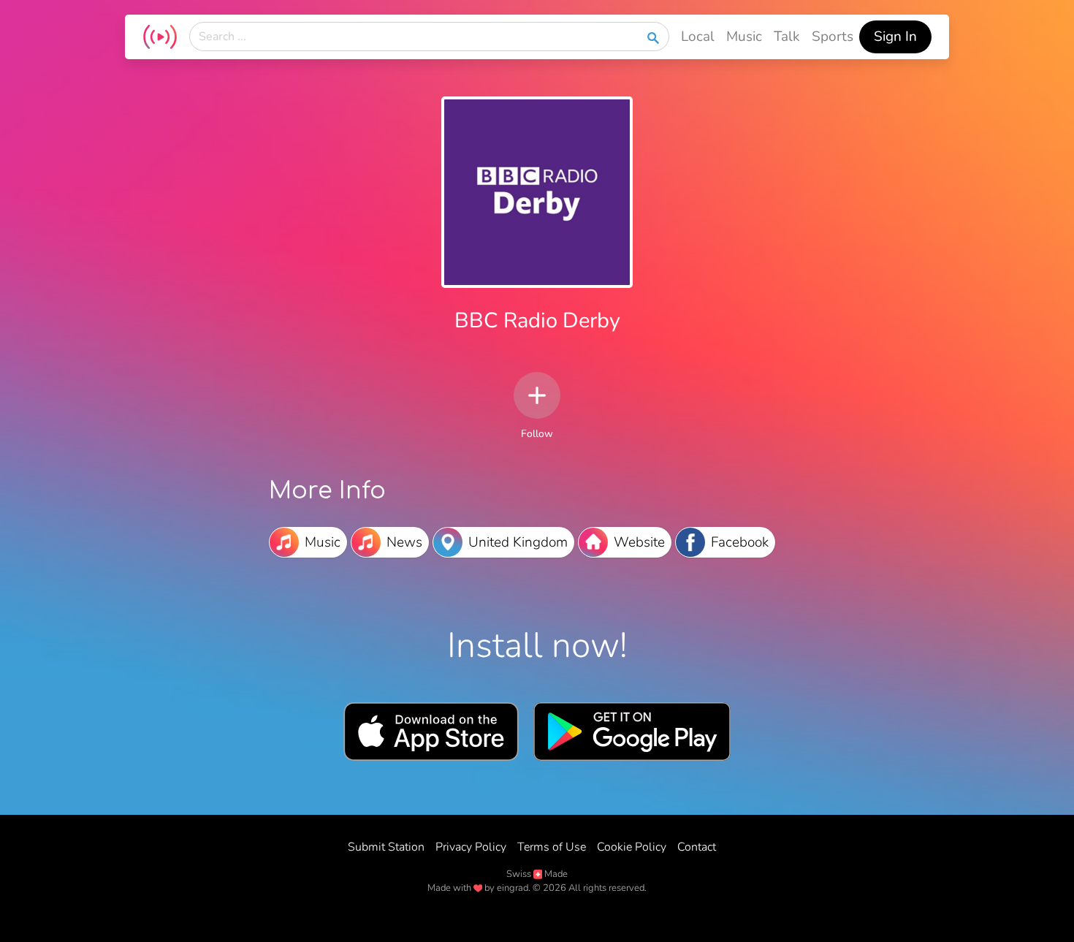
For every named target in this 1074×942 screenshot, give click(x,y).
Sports (832, 36)
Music (744, 36)
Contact (696, 847)
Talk (787, 36)
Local (698, 36)
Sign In (895, 36)
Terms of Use (551, 847)
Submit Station (386, 847)
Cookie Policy (631, 847)
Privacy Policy (470, 847)
